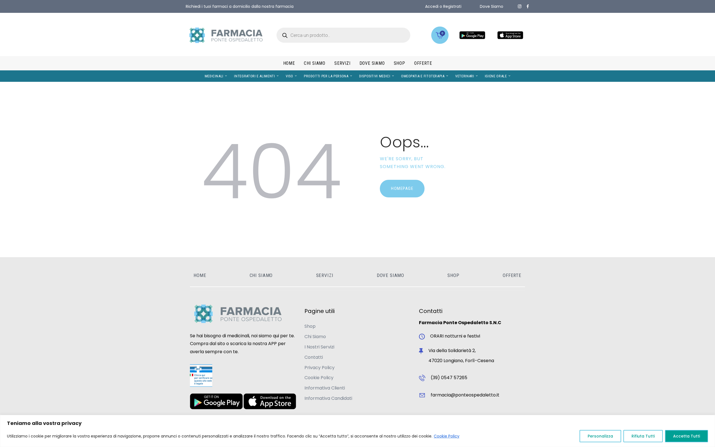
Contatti (313, 357)
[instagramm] (520, 6)
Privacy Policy (319, 367)
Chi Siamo (315, 336)
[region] (357, 431)
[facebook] (527, 6)
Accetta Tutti (686, 436)
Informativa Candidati (328, 398)
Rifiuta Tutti (643, 436)
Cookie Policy (446, 436)
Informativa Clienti (324, 388)
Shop (310, 326)
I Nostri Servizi (319, 347)
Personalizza (600, 436)
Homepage (402, 188)
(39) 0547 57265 (449, 377)
